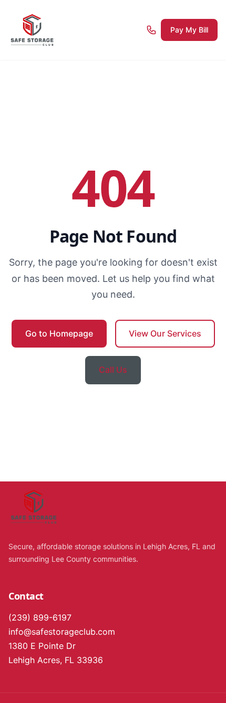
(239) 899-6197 (39, 617)
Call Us (113, 369)
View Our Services (165, 333)
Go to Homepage (59, 333)
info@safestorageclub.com (61, 631)
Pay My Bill (189, 29)
